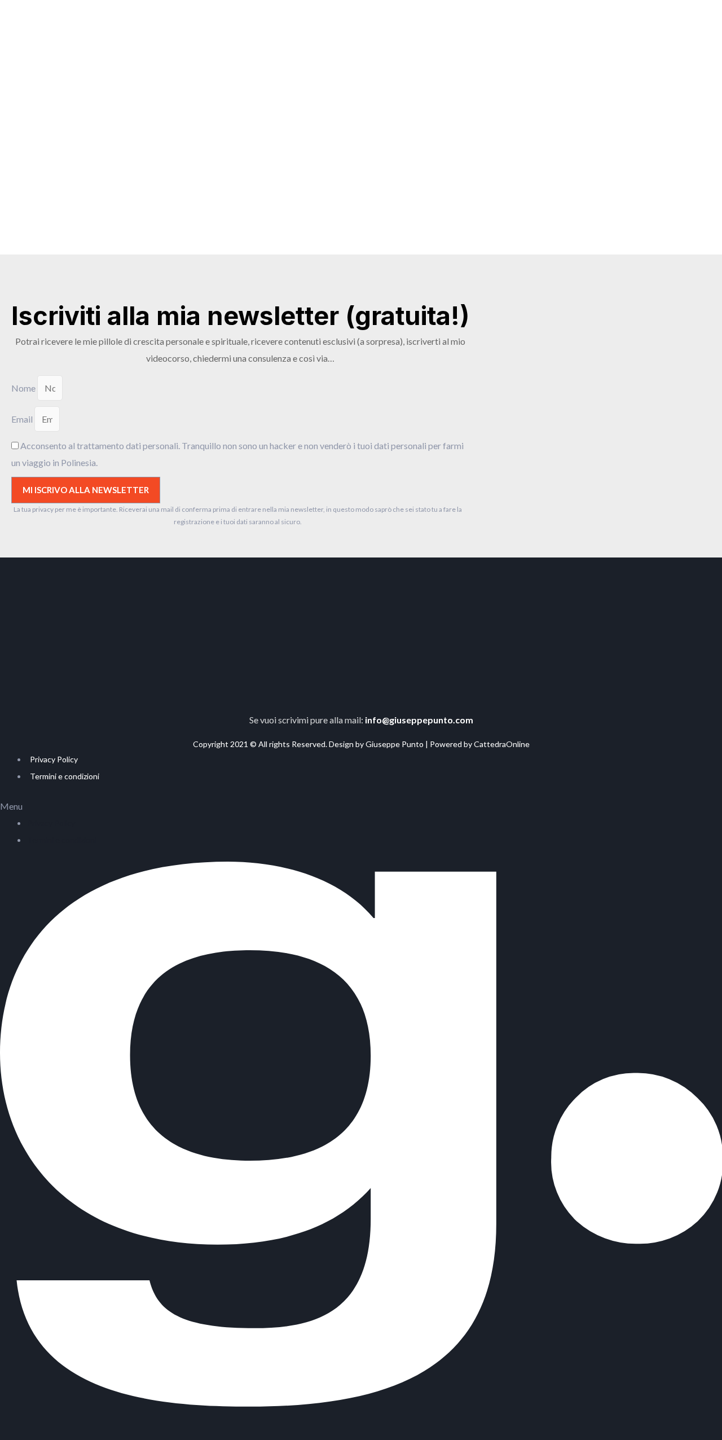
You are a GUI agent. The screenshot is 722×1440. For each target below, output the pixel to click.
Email (22, 419)
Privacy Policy (54, 759)
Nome (24, 388)
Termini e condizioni (64, 776)
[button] (361, 806)
